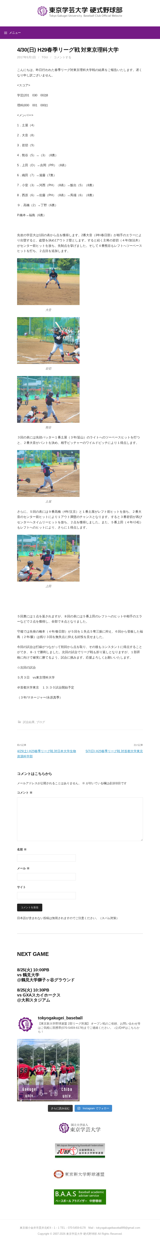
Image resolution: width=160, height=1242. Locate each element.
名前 (22, 849)
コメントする (62, 57)
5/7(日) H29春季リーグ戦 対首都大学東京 (114, 751)
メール (23, 868)
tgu (45, 57)
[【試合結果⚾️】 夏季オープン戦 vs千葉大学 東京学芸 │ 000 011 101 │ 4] (48, 1070)
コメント (24, 792)
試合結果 (29, 722)
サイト (21, 887)
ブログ (40, 722)
